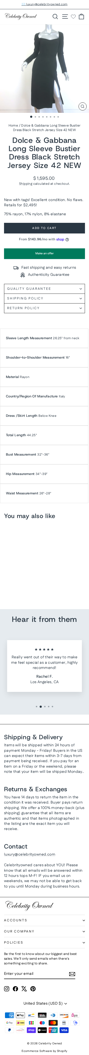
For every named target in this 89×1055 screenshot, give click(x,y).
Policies (13, 942)
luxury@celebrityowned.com (29, 854)
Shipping (25, 183)
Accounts (15, 920)
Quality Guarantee (29, 288)
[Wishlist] (73, 16)
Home (13, 125)
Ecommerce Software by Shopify (44, 1051)
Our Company (19, 931)
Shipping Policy (25, 298)
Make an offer (45, 255)
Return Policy (23, 308)
